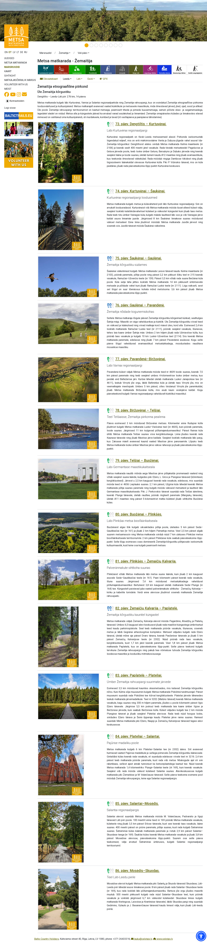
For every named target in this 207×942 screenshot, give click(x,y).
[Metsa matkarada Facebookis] (6, 95)
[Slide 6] (111, 45)
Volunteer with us (16, 84)
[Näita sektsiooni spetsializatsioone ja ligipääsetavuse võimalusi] (120, 69)
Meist (7, 88)
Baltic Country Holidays (46, 938)
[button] (64, 53)
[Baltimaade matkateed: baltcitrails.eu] (18, 116)
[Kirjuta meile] (24, 95)
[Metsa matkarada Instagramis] (19, 95)
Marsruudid (12, 67)
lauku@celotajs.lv (143, 938)
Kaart (8, 71)
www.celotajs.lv (164, 938)
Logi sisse (10, 107)
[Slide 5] (106, 45)
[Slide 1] (86, 45)
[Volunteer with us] (18, 153)
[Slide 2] (91, 45)
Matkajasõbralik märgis (20, 80)
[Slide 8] (120, 45)
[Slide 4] (101, 45)
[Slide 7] (116, 45)
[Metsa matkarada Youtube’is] (13, 95)
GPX (105, 78)
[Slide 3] (96, 45)
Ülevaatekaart (50, 78)
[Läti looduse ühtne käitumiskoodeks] (18, 129)
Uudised (9, 58)
